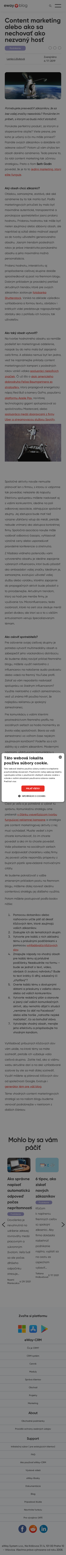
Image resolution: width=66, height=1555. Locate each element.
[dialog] (33, 777)
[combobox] (60, 757)
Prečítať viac (10, 781)
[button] (33, 796)
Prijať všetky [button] (33, 788)
